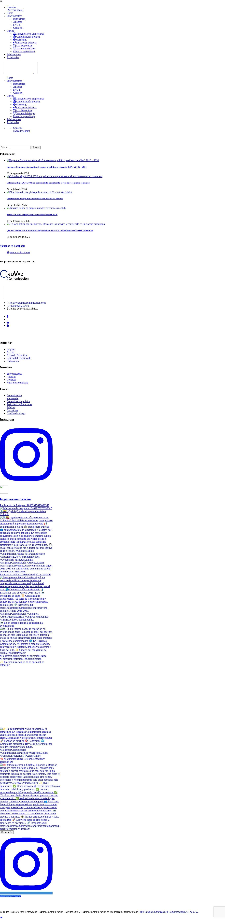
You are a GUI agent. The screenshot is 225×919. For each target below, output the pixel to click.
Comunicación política (18, 401)
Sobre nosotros (14, 15)
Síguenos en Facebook (12, 245)
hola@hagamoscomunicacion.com (27, 302)
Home (10, 13)
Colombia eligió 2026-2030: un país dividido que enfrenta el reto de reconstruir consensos (48, 183)
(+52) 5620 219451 (19, 305)
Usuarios (11, 7)
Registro (11, 349)
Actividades (13, 57)
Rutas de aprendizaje (24, 51)
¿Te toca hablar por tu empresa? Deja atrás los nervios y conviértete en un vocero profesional (50, 230)
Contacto (18, 27)
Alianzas (17, 21)
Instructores (19, 18)
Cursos (10, 30)
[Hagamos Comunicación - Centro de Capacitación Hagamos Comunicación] (16, 72)
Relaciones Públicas (26, 42)
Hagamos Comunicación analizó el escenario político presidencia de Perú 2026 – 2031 (47, 167)
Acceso (10, 352)
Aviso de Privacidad (17, 355)
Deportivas (12, 410)
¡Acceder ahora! (15, 10)
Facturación (13, 361)
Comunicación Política (28, 36)
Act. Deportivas (24, 45)
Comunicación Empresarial (30, 33)
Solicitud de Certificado (19, 358)
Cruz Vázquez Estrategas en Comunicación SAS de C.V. (168, 911)
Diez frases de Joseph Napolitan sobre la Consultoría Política (35, 198)
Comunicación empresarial (14, 397)
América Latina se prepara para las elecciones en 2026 (32, 214)
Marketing (21, 39)
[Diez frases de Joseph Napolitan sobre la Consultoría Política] (39, 192)
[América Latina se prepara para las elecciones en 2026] (36, 208)
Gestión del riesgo (25, 48)
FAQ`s (16, 24)
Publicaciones (14, 54)
